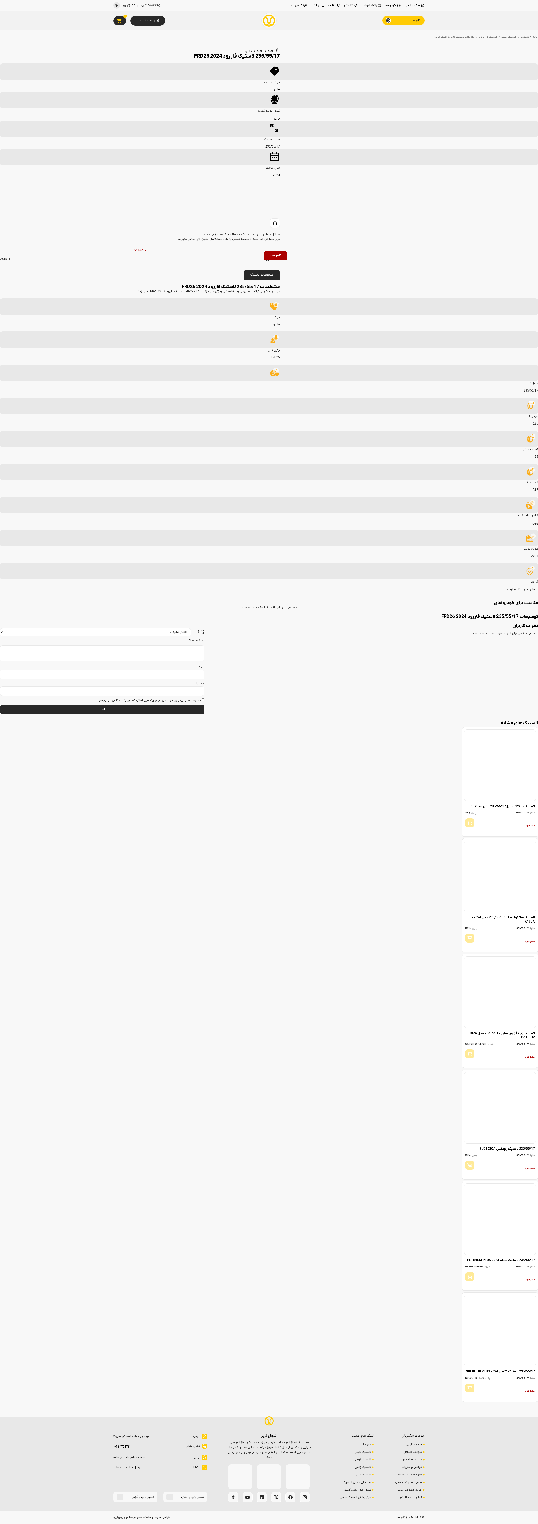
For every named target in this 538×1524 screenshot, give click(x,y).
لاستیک (524, 37)
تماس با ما (296, 5)
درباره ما (315, 5)
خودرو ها (390, 5)
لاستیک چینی (509, 37)
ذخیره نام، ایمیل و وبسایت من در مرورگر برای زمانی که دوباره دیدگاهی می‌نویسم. (149, 700)
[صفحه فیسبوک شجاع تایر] (290, 1497)
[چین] (274, 99)
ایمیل (200, 684)
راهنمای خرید (369, 5)
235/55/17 (272, 147)
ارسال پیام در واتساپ (127, 1468)
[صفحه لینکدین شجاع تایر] (262, 1497)
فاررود (276, 90)
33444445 (150, 6)
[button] (403, 20)
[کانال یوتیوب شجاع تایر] (248, 1497)
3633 (129, 6)
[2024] (274, 156)
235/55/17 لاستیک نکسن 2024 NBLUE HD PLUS (500, 1371)
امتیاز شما (201, 632)
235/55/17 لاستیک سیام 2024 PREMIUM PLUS (501, 1260)
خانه (535, 37)
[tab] (262, 275)
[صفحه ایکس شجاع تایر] (276, 1497)
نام (201, 667)
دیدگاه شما (196, 640)
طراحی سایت (162, 1517)
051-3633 (122, 1446)
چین (277, 118)
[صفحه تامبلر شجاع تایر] (233, 1497)
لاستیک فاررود (489, 37)
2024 (276, 175)
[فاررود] (274, 71)
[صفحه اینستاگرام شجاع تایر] (305, 1497)
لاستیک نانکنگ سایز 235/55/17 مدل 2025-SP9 (501, 806)
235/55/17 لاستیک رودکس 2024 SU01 (507, 1149)
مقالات (332, 5)
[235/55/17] (274, 128)
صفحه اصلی (412, 5)
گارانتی (348, 5)
